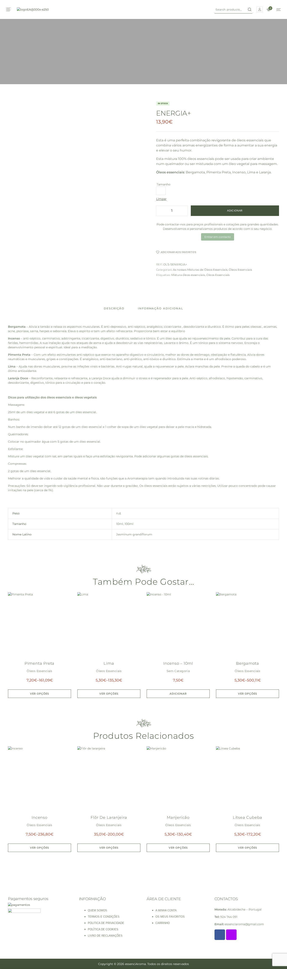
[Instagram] (231, 934)
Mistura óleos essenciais (188, 275)
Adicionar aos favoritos (178, 252)
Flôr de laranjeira (109, 817)
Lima (109, 663)
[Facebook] (220, 934)
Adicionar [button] (178, 693)
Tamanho (163, 184)
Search (249, 9)
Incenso (39, 817)
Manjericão (178, 817)
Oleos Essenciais (217, 275)
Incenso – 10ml (178, 663)
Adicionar (235, 210)
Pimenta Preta (39, 663)
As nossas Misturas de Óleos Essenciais (200, 269)
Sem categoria (178, 671)
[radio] (161, 191)
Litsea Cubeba (247, 817)
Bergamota (247, 663)
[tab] (114, 308)
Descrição (114, 308)
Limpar (161, 199)
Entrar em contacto (217, 236)
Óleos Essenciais (240, 269)
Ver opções (39, 693)
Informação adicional (160, 308)
